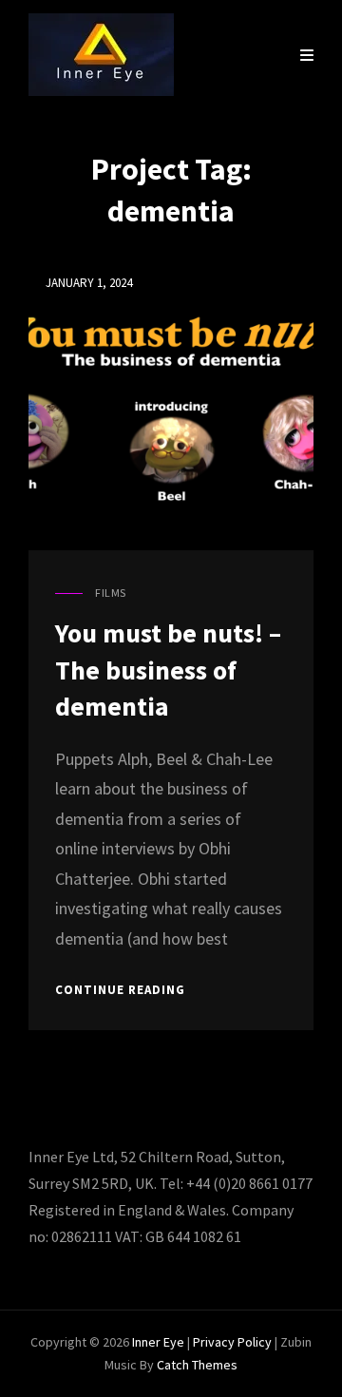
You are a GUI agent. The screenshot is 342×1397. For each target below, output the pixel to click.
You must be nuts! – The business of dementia (168, 669)
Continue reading (120, 990)
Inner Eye (158, 1341)
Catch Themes (197, 1364)
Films (110, 592)
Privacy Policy (232, 1341)
